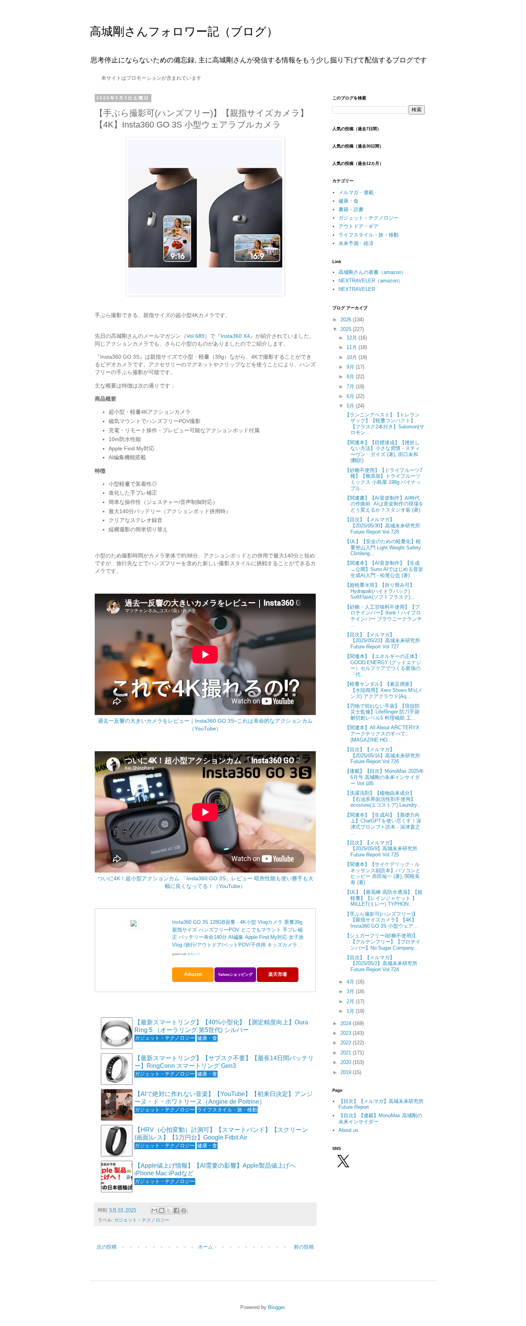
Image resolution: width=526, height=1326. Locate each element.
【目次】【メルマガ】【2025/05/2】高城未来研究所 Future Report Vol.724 (381, 963)
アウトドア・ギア (358, 226)
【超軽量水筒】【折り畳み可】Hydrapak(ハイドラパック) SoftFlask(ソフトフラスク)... (380, 591)
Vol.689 (195, 336)
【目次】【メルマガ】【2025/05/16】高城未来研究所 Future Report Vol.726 (382, 755)
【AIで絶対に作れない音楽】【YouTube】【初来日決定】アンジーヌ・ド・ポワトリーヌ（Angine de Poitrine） (223, 1097)
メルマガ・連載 (356, 192)
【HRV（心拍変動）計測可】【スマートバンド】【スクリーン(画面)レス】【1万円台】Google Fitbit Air (221, 1133)
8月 (351, 376)
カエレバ (193, 954)
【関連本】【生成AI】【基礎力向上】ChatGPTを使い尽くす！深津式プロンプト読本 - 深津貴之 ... (383, 824)
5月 (351, 406)
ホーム (205, 1247)
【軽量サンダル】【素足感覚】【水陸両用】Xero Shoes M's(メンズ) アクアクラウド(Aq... (383, 690)
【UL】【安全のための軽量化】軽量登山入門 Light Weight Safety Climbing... (383, 547)
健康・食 (348, 201)
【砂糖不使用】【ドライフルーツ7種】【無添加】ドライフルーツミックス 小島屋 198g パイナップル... (383, 479)
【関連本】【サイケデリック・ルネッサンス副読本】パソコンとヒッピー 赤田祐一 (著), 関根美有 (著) (382, 873)
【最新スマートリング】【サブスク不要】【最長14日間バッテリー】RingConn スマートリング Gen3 (224, 1062)
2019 (346, 1072)
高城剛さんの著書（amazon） (372, 272)
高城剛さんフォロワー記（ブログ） (184, 31)
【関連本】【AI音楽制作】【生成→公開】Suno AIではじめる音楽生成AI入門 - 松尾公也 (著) (384, 569)
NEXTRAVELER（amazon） (370, 281)
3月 (351, 991)
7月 (351, 386)
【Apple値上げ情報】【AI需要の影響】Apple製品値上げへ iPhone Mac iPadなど (215, 1169)
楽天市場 (277, 974)
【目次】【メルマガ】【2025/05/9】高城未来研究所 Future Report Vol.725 (381, 849)
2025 (346, 329)
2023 (346, 1033)
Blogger (276, 1307)
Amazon (193, 974)
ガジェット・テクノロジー (141, 1219)
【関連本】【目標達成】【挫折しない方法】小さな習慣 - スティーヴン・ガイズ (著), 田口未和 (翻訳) (382, 451)
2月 (351, 1001)
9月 (351, 367)
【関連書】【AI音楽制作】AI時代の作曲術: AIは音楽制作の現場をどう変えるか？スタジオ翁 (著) (384, 504)
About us (348, 1130)
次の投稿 (107, 1247)
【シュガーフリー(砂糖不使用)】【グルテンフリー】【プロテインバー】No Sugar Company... (382, 941)
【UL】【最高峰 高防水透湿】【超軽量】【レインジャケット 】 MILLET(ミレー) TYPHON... (383, 898)
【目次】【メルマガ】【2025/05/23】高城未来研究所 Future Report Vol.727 (382, 641)
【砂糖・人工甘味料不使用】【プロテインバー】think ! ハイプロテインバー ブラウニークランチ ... (383, 616)
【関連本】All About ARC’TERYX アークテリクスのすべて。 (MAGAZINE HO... (382, 733)
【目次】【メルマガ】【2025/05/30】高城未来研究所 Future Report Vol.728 (382, 525)
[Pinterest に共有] (184, 1210)
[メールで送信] (154, 1210)
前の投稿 (304, 1247)
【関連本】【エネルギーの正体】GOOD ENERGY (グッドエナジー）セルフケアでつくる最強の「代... (383, 665)
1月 (351, 1011)
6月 (351, 396)
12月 (352, 338)
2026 (346, 319)
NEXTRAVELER (356, 289)
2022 (346, 1043)
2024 (346, 1023)
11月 (352, 347)
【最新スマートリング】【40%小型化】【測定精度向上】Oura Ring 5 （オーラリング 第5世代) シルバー (221, 1026)
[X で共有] (169, 1210)
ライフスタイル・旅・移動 (368, 235)
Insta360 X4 (235, 336)
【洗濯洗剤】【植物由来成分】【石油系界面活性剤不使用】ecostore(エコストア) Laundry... (383, 799)
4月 (351, 982)
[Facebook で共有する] (176, 1210)
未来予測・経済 (356, 243)
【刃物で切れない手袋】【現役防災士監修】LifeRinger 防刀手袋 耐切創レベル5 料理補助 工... (382, 712)
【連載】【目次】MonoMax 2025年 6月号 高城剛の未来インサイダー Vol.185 (384, 777)
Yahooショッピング (235, 974)
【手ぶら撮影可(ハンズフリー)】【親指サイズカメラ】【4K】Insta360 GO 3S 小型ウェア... (381, 920)
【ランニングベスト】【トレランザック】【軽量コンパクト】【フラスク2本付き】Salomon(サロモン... (384, 424)
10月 (352, 357)
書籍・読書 (351, 209)
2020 (346, 1062)
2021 (346, 1053)
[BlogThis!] (162, 1210)
